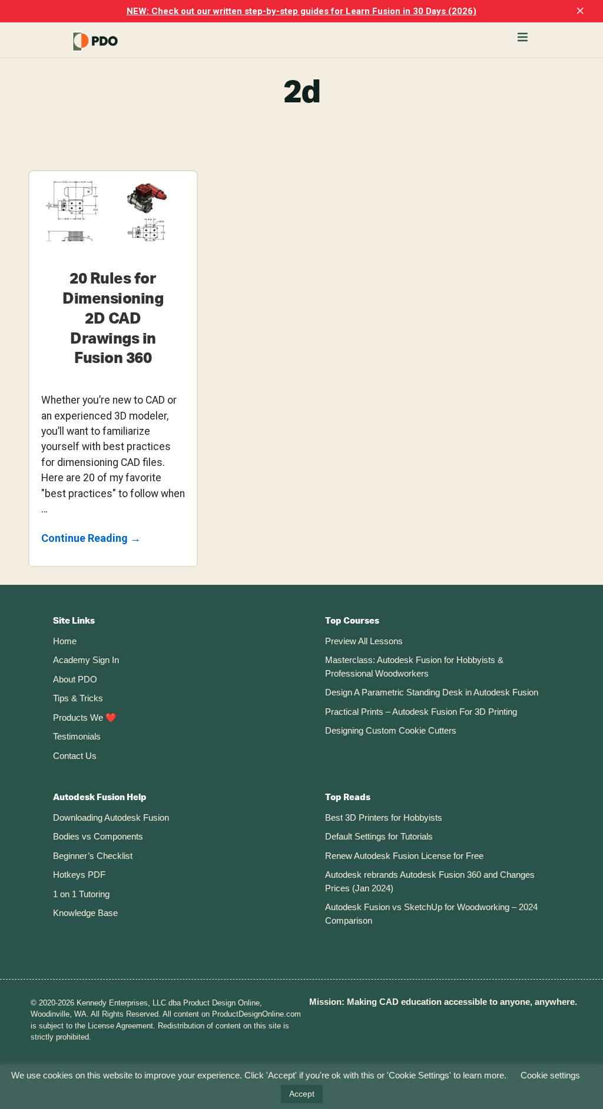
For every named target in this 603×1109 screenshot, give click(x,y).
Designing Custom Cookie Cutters (390, 730)
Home (65, 641)
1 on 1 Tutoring (81, 894)
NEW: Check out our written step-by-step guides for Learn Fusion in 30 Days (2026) (301, 11)
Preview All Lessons (364, 641)
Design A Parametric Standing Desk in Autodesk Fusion (431, 692)
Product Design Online (124, 41)
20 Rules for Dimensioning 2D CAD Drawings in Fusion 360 (112, 318)
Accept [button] (301, 1093)
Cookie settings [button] (550, 1075)
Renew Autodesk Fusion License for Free (404, 856)
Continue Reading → (91, 539)
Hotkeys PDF (79, 875)
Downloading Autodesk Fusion (111, 817)
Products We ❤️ (85, 717)
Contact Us (75, 756)
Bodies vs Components (98, 836)
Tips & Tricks (78, 698)
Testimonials (77, 736)
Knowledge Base (85, 913)
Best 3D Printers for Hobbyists (383, 817)
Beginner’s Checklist (92, 856)
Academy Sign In (86, 660)
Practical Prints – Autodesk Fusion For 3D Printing (421, 712)
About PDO (75, 679)
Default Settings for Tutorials (379, 836)
